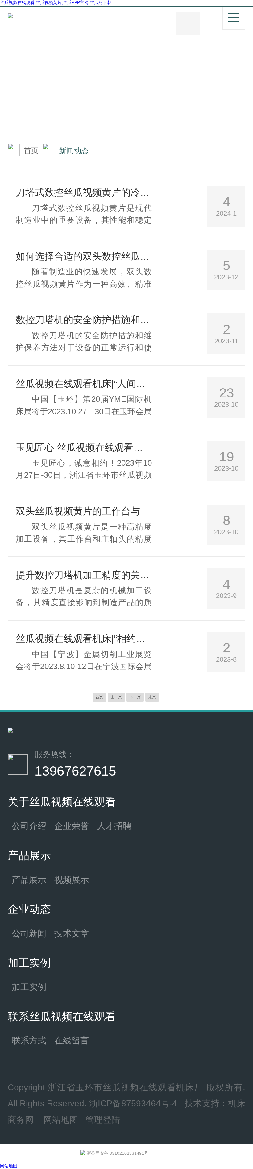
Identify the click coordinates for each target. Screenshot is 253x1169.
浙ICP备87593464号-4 (133, 1103)
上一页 (116, 697)
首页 (31, 150)
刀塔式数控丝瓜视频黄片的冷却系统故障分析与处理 (84, 192)
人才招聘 (114, 826)
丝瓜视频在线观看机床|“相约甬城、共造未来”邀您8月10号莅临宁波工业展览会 (84, 638)
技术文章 (71, 933)
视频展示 (71, 879)
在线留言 (71, 1040)
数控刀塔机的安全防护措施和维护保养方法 (84, 319)
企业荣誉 (71, 826)
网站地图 (61, 1120)
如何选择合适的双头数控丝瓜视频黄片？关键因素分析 (84, 256)
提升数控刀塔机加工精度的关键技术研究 (84, 575)
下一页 (135, 697)
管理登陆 (102, 1120)
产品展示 (29, 879)
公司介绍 (29, 826)
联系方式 (29, 1040)
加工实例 (29, 987)
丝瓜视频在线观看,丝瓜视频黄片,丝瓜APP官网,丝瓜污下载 (55, 2)
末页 (152, 697)
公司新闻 (29, 933)
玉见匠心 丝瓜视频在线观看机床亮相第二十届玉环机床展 (84, 447)
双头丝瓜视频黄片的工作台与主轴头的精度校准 (84, 511)
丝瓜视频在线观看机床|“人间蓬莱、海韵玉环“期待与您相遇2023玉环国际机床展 (84, 383)
